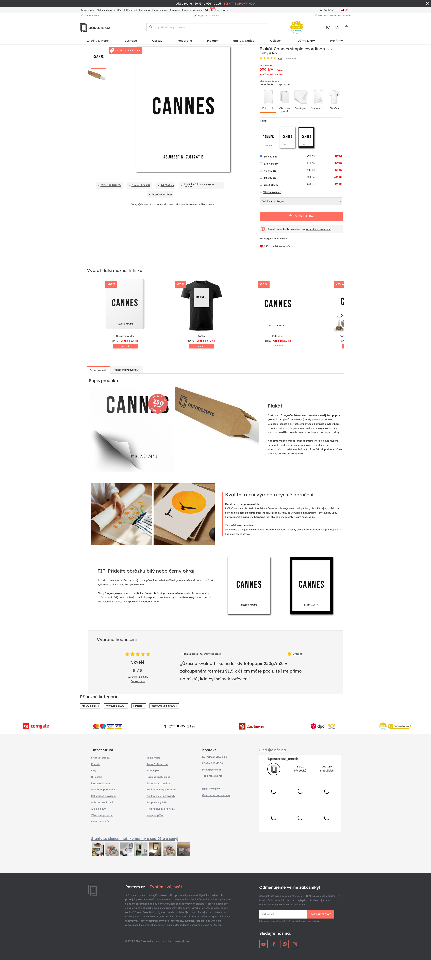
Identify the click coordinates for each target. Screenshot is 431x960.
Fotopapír (268, 108)
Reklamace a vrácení (103, 795)
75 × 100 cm (271, 185)
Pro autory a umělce (158, 783)
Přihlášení (329, 10)
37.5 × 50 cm (271, 164)
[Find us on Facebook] (274, 944)
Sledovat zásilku (100, 757)
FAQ (93, 770)
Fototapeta (301, 108)
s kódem (278, 70)
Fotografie (184, 40)
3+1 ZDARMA (91, 15)
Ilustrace (131, 40)
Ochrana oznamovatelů (216, 795)
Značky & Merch (98, 40)
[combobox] (207, 27)
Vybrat (125, 346)
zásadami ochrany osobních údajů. (304, 921)
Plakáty (212, 40)
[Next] (341, 315)
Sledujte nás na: (273, 750)
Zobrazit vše (138, 681)
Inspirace (175, 10)
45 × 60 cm (270, 171)
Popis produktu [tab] (98, 370)
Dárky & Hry (306, 40)
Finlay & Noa (269, 53)
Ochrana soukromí (102, 802)
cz (346, 10)
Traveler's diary (115, 706)
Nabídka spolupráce (158, 776)
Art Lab (209, 9)
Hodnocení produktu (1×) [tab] (126, 369)
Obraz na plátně (284, 110)
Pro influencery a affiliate (161, 789)
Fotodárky (144, 10)
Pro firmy (336, 40)
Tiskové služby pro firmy (160, 808)
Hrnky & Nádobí (244, 40)
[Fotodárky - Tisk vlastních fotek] (328, 27)
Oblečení (276, 40)
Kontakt (95, 764)
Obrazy (157, 40)
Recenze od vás (100, 821)
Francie (137, 706)
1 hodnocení (290, 58)
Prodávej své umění (192, 10)
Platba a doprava (106, 10)
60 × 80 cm (270, 178)
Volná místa (153, 757)
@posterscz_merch (282, 759)
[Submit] (150, 27)
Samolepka (317, 108)
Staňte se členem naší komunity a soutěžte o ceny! (134, 838)
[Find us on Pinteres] (284, 944)
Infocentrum (87, 10)
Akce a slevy (221, 10)
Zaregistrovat (321, 914)
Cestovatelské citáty (163, 706)
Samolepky (152, 770)
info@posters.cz (211, 769)
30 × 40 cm (270, 156)
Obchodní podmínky (103, 789)
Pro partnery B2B (156, 802)
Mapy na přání (160, 10)
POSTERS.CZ (102, 27)
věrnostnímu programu (318, 229)
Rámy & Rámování (127, 10)
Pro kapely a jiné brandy (160, 795)
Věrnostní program (102, 815)
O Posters (96, 776)
